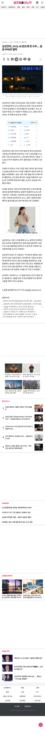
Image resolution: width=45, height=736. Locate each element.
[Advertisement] (22, 23)
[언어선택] (37, 2)
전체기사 (3, 7)
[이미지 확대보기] (40, 67)
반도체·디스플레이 (20, 42)
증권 (28, 7)
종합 (18, 7)
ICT (37, 7)
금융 (23, 7)
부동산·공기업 (7, 696)
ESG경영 (22, 701)
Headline (5, 503)
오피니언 (37, 701)
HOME (4, 42)
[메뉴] (2, 2)
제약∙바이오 (37, 696)
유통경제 (22, 696)
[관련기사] (5, 298)
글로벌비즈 (11, 7)
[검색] (42, 2)
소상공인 (7, 701)
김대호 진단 (6, 651)
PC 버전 (17, 706)
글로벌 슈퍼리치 (7, 576)
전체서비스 (27, 706)
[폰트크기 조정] (40, 59)
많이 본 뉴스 (6, 401)
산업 (33, 7)
